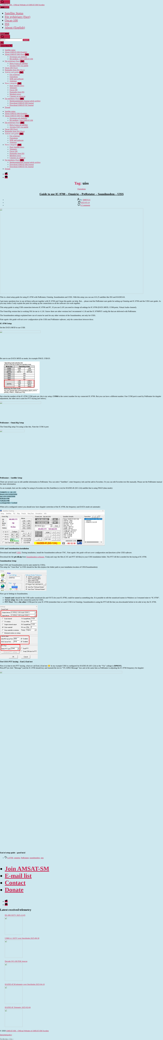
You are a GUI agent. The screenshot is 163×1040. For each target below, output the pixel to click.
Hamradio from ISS (17, 92)
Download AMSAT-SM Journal (22, 103)
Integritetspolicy (6, 1035)
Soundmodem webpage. (35, 557)
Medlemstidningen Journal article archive (25, 101)
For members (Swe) (12, 99)
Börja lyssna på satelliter (19, 63)
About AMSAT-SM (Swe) (15, 54)
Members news (15, 94)
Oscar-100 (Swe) (11, 68)
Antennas (13, 81)
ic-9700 (10, 858)
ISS (7, 24)
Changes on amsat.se (17, 96)
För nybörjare (15, 75)
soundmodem (35, 858)
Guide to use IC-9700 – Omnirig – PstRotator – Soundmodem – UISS (81, 194)
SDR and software (17, 79)
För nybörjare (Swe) (17, 17)
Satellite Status (14, 13)
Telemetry (13, 88)
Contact (15, 882)
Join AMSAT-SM (27, 868)
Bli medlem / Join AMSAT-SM (21, 59)
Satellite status (10, 50)
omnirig (17, 858)
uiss (42, 858)
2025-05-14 (85, 203)
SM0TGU (86, 200)
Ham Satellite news (17, 86)
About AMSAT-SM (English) (16, 52)
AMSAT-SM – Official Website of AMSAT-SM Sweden (27, 1031)
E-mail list (18, 875)
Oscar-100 (11, 20)
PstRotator (25, 858)
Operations (14, 77)
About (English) (15, 27)
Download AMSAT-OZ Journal (22, 105)
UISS (19, 553)
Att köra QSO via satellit (19, 66)
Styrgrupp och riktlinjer (18, 57)
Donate (7, 107)
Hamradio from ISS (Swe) (15, 70)
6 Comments (85, 205)
